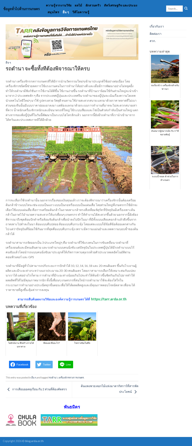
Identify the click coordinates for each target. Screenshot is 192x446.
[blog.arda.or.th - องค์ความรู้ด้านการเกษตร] (21, 9)
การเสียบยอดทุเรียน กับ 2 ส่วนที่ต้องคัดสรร (39, 389)
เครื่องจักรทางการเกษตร (71, 377)
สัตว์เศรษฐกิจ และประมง (120, 5)
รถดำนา (53, 377)
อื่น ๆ (66, 12)
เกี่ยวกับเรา (157, 26)
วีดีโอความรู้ (80, 12)
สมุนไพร (53, 12)
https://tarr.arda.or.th (109, 299)
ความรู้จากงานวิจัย (58, 5)
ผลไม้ (78, 5)
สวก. (153, 41)
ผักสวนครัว (93, 5)
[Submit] (186, 8)
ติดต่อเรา (155, 33)
